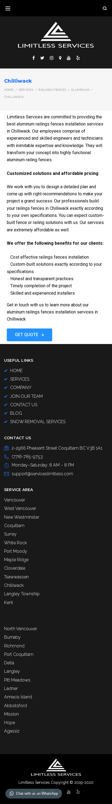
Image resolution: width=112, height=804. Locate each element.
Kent (8, 602)
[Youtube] (69, 58)
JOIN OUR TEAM (26, 396)
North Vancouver (20, 628)
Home (9, 90)
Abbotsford (15, 705)
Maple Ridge (16, 559)
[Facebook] (33, 58)
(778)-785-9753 (27, 456)
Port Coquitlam (18, 654)
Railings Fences (52, 90)
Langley (12, 671)
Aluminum (80, 90)
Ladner (11, 688)
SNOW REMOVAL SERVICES (38, 421)
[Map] (60, 58)
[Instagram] (52, 58)
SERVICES (25, 90)
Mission (11, 714)
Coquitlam (14, 525)
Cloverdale (14, 568)
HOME (16, 370)
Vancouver (14, 500)
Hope (9, 722)
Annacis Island (18, 697)
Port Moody (15, 551)
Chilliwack (14, 585)
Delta (9, 662)
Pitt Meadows (17, 680)
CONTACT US (23, 404)
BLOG (16, 413)
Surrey (10, 534)
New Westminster (21, 517)
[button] (29, 334)
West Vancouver (20, 508)
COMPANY (21, 387)
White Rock (15, 542)
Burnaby (12, 637)
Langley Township (22, 593)
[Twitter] (42, 58)
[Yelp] (78, 58)
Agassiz (12, 731)
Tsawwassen (16, 576)
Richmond (14, 645)
